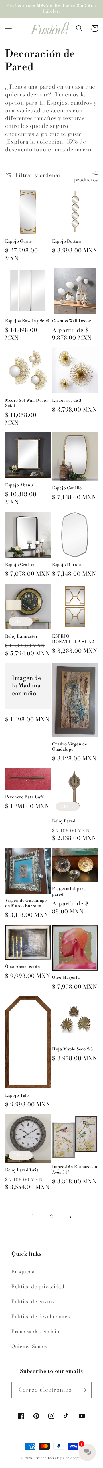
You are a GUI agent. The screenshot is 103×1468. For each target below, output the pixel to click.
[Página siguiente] (70, 1216)
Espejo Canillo (67, 488)
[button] (8, 28)
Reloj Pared (64, 821)
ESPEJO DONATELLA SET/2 (73, 639)
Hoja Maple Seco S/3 (72, 1049)
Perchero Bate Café (24, 797)
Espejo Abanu (19, 485)
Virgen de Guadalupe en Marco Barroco (26, 903)
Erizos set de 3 (67, 400)
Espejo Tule (17, 1095)
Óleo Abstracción (22, 966)
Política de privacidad (37, 1286)
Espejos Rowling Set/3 (27, 321)
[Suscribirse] (83, 1390)
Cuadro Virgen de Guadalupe (69, 747)
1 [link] (33, 1216)
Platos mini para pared (69, 891)
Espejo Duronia (68, 564)
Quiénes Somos (29, 1346)
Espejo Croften (20, 564)
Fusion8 (40, 1458)
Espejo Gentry (19, 241)
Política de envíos (32, 1301)
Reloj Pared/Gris (22, 1170)
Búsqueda (23, 1271)
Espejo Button (66, 241)
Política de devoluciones (40, 1316)
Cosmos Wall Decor (71, 321)
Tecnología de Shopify (64, 1458)
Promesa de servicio (35, 1331)
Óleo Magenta (66, 977)
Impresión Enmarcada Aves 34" (74, 1169)
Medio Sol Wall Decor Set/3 (26, 403)
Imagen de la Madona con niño (26, 686)
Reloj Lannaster (21, 636)
